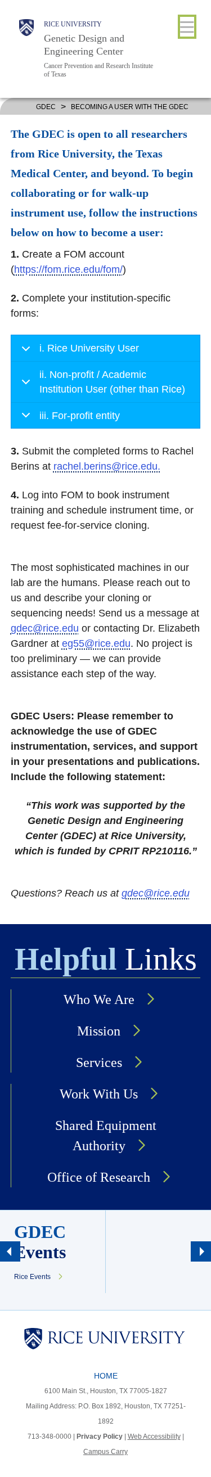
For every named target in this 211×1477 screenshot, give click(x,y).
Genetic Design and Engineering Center (84, 45)
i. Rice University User (89, 348)
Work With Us (99, 1094)
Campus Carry (105, 1452)
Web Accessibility (154, 1436)
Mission (98, 1031)
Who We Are (99, 999)
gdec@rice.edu (45, 628)
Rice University (73, 24)
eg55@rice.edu (96, 643)
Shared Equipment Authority (105, 1135)
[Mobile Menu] (187, 27)
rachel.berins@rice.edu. (106, 466)
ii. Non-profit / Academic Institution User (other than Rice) (112, 381)
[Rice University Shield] (26, 49)
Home (106, 1375)
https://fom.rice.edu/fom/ (68, 269)
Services (99, 1062)
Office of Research (98, 1177)
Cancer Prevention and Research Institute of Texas (98, 70)
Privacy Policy (100, 1436)
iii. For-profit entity (79, 415)
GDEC (46, 107)
